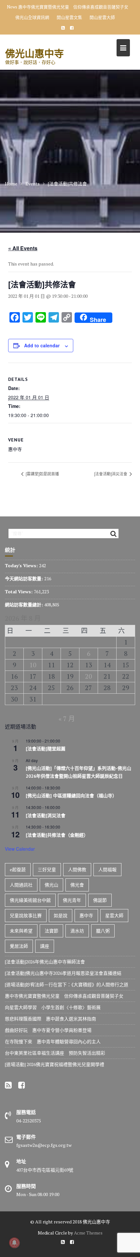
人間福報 (107, 869)
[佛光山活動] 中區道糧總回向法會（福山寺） (71, 796)
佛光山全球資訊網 (32, 17)
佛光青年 (72, 900)
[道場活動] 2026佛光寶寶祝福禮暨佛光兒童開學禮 (54, 1064)
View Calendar (20, 848)
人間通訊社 (21, 885)
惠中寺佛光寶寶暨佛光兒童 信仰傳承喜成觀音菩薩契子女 (73, 7)
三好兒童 (47, 869)
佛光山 (51, 885)
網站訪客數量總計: (24, 604)
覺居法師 (19, 946)
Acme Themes (88, 1233)
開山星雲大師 (102, 17)
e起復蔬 (18, 869)
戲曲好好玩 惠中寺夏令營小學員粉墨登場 (48, 1030)
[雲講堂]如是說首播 (42, 473)
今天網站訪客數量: (24, 578)
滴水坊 (77, 931)
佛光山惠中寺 (34, 53)
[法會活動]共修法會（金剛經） (57, 835)
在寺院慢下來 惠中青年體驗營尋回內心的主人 (53, 1041)
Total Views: (19, 591)
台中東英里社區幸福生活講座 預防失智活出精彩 (55, 1053)
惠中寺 (86, 915)
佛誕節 (100, 900)
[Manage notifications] (14, 1242)
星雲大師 (114, 915)
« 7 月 (67, 718)
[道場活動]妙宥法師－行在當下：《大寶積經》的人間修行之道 (66, 984)
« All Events (22, 248)
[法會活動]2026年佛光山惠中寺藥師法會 (45, 962)
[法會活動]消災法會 (111, 473)
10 (32, 664)
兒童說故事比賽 (26, 915)
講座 (44, 946)
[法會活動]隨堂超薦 (45, 749)
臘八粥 (103, 931)
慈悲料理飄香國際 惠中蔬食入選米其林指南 (50, 1019)
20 (88, 676)
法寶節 (51, 931)
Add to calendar (42, 345)
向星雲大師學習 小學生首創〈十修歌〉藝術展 (53, 1007)
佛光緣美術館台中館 (30, 900)
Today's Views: (22, 565)
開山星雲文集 (69, 17)
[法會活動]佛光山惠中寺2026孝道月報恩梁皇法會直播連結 (63, 973)
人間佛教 (77, 869)
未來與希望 (21, 931)
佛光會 (77, 885)
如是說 (60, 915)
